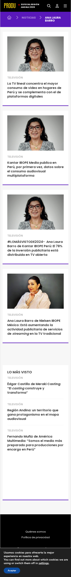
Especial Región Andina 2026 (30, 6)
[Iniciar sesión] (56, 5)
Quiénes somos (35, 532)
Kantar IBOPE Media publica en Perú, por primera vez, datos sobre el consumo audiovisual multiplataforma (35, 169)
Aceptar (12, 570)
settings (44, 563)
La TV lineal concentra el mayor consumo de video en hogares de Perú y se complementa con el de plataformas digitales (34, 90)
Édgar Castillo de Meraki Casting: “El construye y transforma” (34, 388)
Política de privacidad (35, 537)
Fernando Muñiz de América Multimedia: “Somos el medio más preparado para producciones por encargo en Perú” (35, 443)
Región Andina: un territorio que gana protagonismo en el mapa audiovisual (33, 414)
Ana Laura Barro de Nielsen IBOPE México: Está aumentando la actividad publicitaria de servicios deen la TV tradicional (35, 327)
